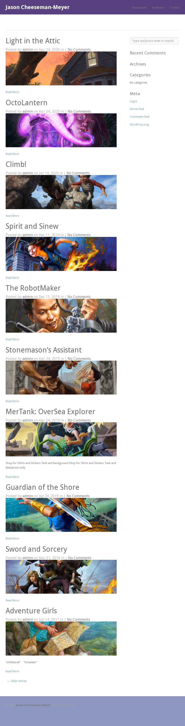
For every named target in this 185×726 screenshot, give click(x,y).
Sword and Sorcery (36, 549)
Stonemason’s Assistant (44, 350)
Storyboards (139, 7)
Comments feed (139, 116)
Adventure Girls (31, 611)
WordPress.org (139, 124)
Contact (174, 7)
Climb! (16, 164)
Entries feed (137, 109)
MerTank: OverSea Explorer (50, 411)
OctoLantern (27, 102)
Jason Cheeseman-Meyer (38, 7)
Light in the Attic (33, 41)
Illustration (158, 7)
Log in (133, 101)
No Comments (79, 49)
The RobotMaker (33, 288)
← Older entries (17, 681)
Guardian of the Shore (42, 487)
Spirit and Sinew (32, 226)
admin (28, 49)
